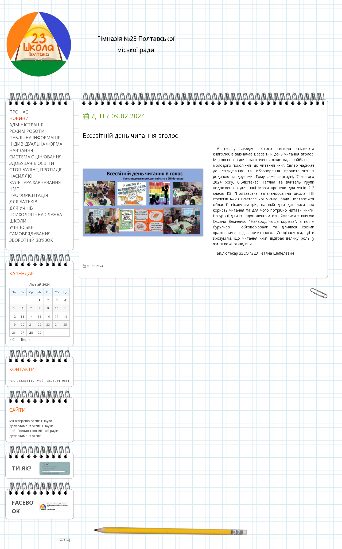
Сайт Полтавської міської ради (33, 431)
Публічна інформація (35, 138)
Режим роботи (27, 131)
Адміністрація (26, 125)
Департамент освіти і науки (31, 426)
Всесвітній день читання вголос (130, 135)
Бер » (25, 339)
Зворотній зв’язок (31, 240)
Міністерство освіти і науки (30, 421)
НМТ (14, 189)
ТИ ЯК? (22, 468)
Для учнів (21, 208)
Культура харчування (35, 182)
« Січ (13, 339)
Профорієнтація (28, 195)
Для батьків (23, 202)
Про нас (18, 112)
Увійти (64, 540)
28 (31, 332)
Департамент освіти (25, 436)
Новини (19, 118)
